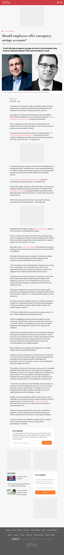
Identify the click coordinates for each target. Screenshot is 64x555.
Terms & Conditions (35, 530)
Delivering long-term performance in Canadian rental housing (19, 485)
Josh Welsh (14, 99)
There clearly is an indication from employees (25, 179)
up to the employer (39, 401)
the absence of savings (17, 191)
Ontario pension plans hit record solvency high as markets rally (21, 492)
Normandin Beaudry (40, 229)
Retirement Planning (9, 31)
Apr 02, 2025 (13, 101)
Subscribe (19, 530)
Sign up (47, 442)
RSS (52, 535)
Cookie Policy (29, 535)
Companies (8, 530)
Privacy (22, 535)
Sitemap (47, 535)
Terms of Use (26, 530)
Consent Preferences (39, 535)
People (13, 530)
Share (18, 101)
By (13, 99)
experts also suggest (29, 247)
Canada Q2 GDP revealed (21, 478)
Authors (43, 530)
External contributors (52, 530)
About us (10, 535)
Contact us (16, 535)
